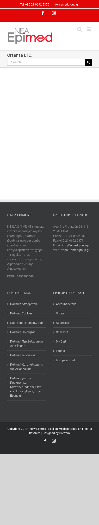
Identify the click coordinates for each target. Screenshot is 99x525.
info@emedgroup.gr (66, 4)
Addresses (62, 323)
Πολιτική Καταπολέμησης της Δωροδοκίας (26, 367)
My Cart (61, 341)
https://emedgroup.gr (75, 250)
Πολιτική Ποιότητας (22, 332)
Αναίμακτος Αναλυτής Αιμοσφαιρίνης (21, 147)
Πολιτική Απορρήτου (23, 304)
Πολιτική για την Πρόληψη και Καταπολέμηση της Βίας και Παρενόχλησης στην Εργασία (25, 387)
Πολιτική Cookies (21, 313)
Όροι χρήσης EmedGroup (26, 323)
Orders (60, 313)
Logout (60, 351)
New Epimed (38, 429)
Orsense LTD (16, 159)
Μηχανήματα (35, 159)
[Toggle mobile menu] (89, 29)
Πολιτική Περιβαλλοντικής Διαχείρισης (26, 344)
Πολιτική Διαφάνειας (23, 355)
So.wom (64, 433)
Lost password (65, 360)
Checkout (62, 332)
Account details (66, 304)
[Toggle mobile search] (79, 29)
